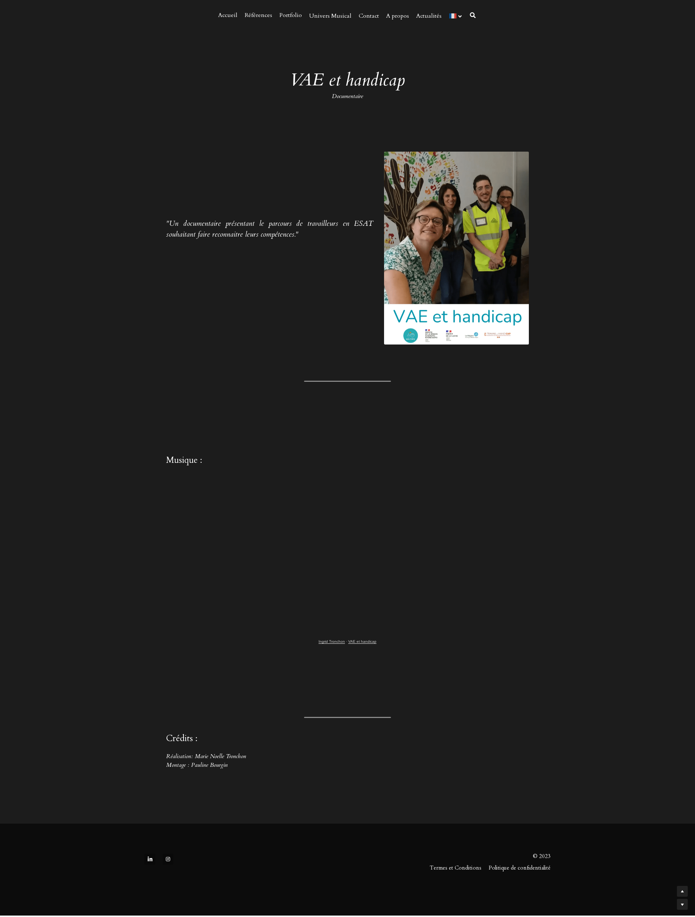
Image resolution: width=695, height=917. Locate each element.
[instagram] (168, 796)
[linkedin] (149, 796)
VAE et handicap (362, 599)
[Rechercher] (473, 15)
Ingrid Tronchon (332, 599)
